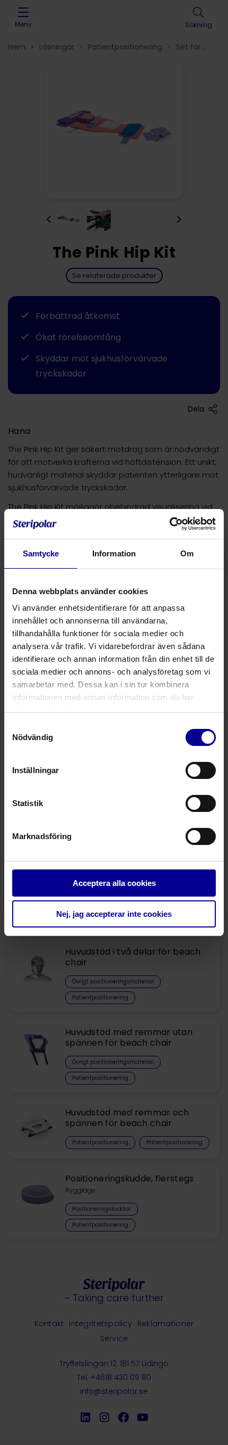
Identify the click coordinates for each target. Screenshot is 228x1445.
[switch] (201, 770)
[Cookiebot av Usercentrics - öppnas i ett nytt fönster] (169, 524)
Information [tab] (114, 553)
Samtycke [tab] (41, 553)
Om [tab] (187, 553)
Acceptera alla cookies (114, 883)
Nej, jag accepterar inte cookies (114, 913)
